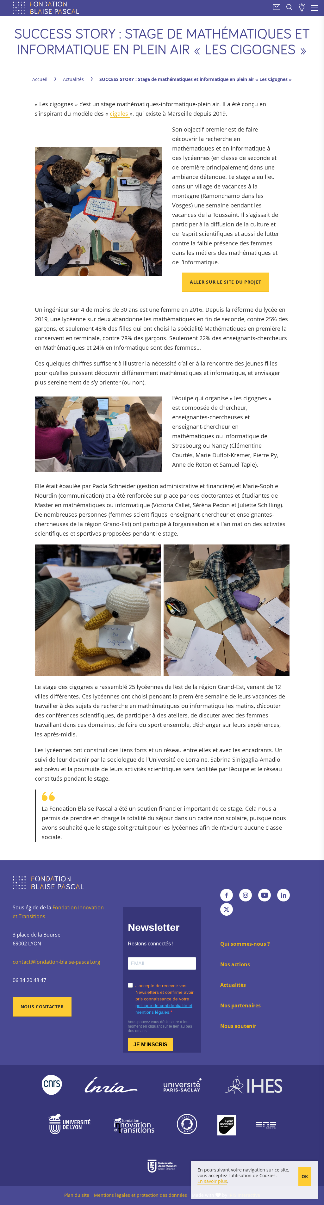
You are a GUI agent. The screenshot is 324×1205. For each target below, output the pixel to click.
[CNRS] (52, 1085)
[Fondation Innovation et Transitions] (134, 1125)
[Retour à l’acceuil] (47, 8)
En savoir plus (212, 1181)
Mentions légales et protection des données (140, 1195)
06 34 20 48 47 (29, 980)
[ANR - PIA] (187, 1125)
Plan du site (76, 1195)
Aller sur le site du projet (225, 282)
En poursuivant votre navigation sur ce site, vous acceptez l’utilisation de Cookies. (243, 1172)
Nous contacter (42, 1007)
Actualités (73, 79)
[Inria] (111, 1085)
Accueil (39, 79)
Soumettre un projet (302, 8)
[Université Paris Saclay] (182, 1085)
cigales (120, 113)
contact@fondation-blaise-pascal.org (56, 961)
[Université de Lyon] (69, 1125)
